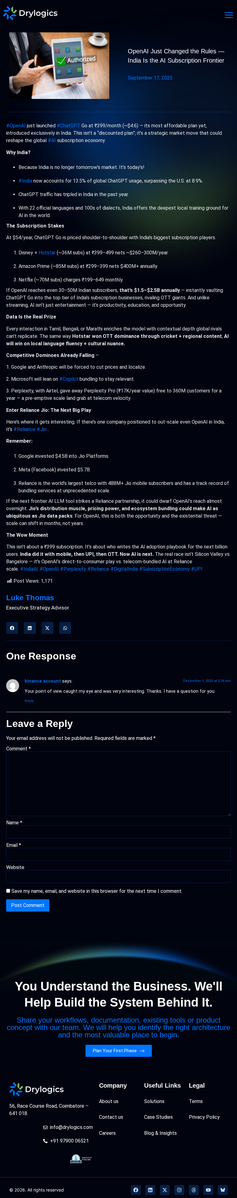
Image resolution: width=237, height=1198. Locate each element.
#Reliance (24, 429)
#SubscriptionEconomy (164, 569)
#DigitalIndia (124, 569)
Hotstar (47, 253)
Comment (18, 748)
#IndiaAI (29, 569)
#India (25, 181)
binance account (43, 681)
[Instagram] (179, 1190)
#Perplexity (73, 569)
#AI (52, 140)
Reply (29, 701)
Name (14, 822)
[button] (12, 628)
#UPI (196, 569)
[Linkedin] (150, 1190)
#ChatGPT (68, 126)
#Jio (42, 429)
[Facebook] (136, 1190)
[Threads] (194, 1190)
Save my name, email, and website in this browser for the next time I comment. (96, 891)
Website (15, 867)
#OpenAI (16, 126)
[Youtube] (208, 1190)
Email (13, 845)
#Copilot (68, 379)
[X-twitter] (165, 1190)
